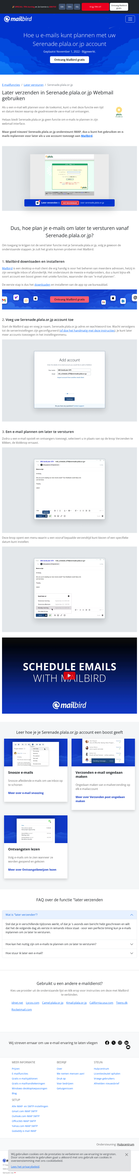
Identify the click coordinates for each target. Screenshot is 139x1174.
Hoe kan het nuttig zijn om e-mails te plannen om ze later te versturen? (51, 944)
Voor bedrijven (65, 1083)
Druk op (61, 1078)
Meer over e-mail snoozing (26, 793)
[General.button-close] (127, 1154)
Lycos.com (32, 1003)
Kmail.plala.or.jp (76, 1003)
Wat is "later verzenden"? (21, 915)
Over (59, 1068)
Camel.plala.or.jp (52, 1003)
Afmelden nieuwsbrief (106, 1083)
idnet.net (17, 1003)
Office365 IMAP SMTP (24, 1121)
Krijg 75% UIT (95, 6)
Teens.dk (121, 1003)
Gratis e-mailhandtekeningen (28, 1083)
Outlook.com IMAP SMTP (25, 1116)
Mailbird (86, 136)
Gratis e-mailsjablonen (25, 1078)
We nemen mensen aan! (70, 1073)
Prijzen (16, 1068)
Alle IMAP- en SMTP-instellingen (30, 1106)
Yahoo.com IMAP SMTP (25, 1126)
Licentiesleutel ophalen (107, 1073)
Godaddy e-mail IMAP (24, 1131)
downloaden (42, 285)
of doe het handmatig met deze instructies (87, 330)
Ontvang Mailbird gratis (69, 60)
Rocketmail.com (22, 1009)
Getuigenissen (65, 1088)
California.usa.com (101, 1003)
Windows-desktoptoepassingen (29, 1088)
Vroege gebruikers (104, 1078)
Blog (14, 1093)
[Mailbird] (18, 18)
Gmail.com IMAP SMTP (24, 1111)
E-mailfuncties (20, 1073)
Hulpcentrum (101, 1068)
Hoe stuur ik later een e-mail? (24, 953)
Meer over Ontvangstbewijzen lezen (32, 869)
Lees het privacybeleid (25, 1167)
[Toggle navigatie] (130, 19)
